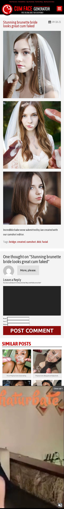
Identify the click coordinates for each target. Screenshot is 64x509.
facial (45, 241)
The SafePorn (21, 2)
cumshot (31, 241)
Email (5, 321)
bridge (12, 241)
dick (39, 241)
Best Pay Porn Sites (49, 2)
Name (5, 318)
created (21, 241)
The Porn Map (39, 2)
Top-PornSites (30, 2)
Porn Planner (13, 2)
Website (5, 324)
